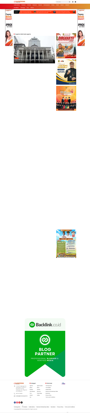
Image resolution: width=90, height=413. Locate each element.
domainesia (32, 391)
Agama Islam (40, 385)
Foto (31, 393)
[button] (69, 2)
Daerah (38, 389)
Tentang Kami (49, 385)
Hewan (31, 395)
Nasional (16, 58)
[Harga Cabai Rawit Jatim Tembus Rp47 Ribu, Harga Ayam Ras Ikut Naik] (25, 12)
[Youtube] (19, 402)
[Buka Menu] (75, 2)
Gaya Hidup (39, 393)
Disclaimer (48, 393)
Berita (31, 387)
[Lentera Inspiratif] (19, 1)
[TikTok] (22, 402)
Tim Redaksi (48, 387)
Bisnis (38, 387)
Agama (31, 385)
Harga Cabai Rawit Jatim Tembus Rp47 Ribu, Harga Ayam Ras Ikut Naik (34, 12)
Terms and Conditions (50, 397)
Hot (30, 397)
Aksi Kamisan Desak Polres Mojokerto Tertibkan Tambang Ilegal (73, 12)
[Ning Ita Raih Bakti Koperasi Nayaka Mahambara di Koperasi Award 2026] (45, 12)
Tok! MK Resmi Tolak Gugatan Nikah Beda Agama (32, 60)
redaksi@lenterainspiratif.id (21, 396)
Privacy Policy (48, 395)
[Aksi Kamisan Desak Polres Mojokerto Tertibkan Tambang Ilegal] (64, 12)
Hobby (38, 395)
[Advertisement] (9, 27)
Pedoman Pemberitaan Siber (52, 391)
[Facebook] (15, 402)
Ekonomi (39, 391)
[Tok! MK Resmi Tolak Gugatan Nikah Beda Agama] (34, 49)
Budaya (31, 389)
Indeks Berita (48, 389)
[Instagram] (17, 402)
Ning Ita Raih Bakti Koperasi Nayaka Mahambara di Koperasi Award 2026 (53, 12)
